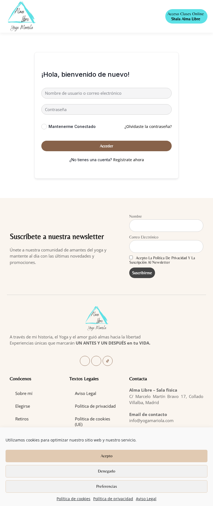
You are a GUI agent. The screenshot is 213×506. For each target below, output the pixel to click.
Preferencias (106, 486)
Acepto (107, 455)
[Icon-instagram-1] (96, 361)
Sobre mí (23, 393)
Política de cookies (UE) (92, 421)
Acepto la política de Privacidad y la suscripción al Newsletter (162, 260)
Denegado (106, 471)
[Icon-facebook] (85, 361)
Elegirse (22, 406)
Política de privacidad (113, 498)
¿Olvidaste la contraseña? (148, 126)
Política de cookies (73, 498)
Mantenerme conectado (72, 126)
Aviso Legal (146, 498)
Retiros (22, 419)
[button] (101, 16)
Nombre (135, 216)
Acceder (106, 145)
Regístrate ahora (128, 159)
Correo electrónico (143, 237)
